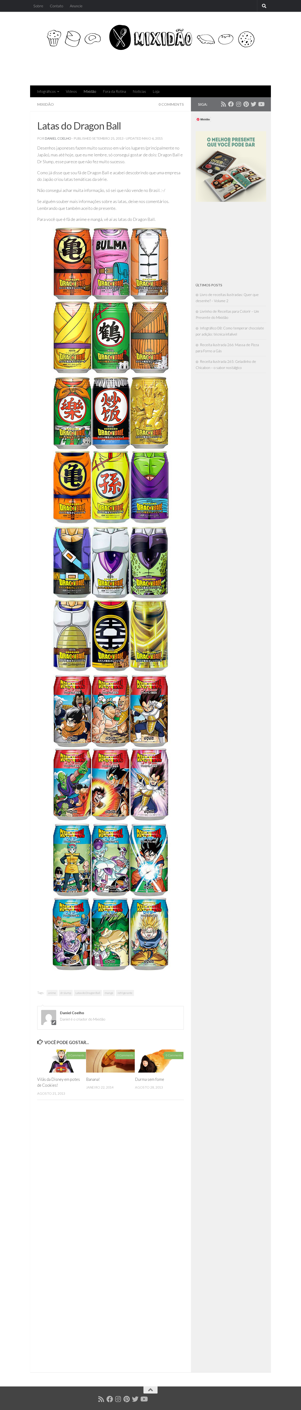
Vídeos (71, 91)
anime (52, 993)
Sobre (38, 6)
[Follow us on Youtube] (261, 104)
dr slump (65, 993)
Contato (56, 6)
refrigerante (125, 993)
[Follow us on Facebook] (231, 104)
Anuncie (76, 6)
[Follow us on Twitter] (253, 104)
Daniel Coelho (58, 138)
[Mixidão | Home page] (150, 37)
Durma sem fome (149, 1079)
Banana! (93, 1079)
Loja (156, 91)
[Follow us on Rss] (223, 104)
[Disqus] (110, 1174)
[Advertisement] (178, 66)
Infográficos (46, 91)
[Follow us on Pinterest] (246, 104)
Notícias (139, 91)
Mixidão (89, 91)
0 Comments (171, 104)
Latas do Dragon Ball (87, 993)
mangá (109, 993)
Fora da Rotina (114, 91)
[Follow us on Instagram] (238, 104)
